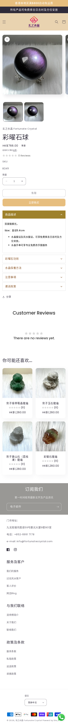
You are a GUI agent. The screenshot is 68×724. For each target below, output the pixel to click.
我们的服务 (13, 571)
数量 (4, 174)
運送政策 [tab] (10, 286)
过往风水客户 (14, 578)
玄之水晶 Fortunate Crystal (29, 720)
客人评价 (11, 586)
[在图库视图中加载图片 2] (34, 111)
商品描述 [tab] (10, 214)
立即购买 (34, 202)
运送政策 (11, 666)
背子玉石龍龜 (50, 403)
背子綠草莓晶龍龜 (17, 403)
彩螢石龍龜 (51, 456)
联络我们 (11, 629)
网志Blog (12, 593)
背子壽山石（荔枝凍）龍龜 (17, 458)
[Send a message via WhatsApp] (61, 717)
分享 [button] (8, 296)
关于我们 (11, 622)
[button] (4, 22)
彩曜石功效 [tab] (12, 259)
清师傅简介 (13, 615)
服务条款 (11, 651)
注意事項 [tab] (10, 277)
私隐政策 (11, 658)
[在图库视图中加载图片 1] (13, 111)
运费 (15, 150)
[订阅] (57, 507)
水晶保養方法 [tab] (13, 268)
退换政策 (11, 673)
